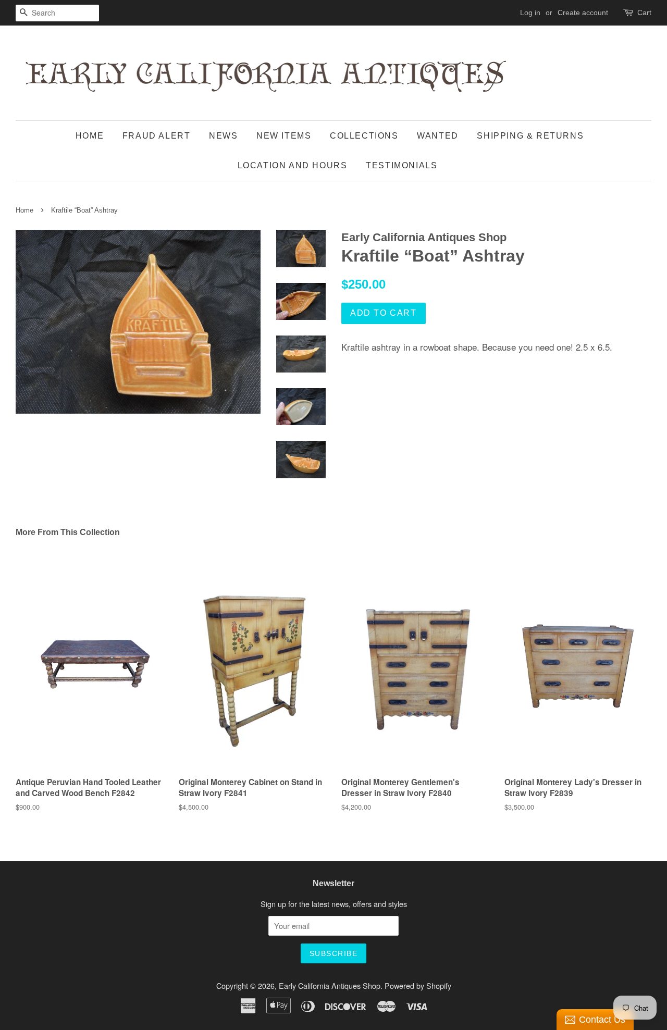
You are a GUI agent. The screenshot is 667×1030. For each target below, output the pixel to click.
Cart (644, 12)
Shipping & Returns (530, 135)
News (223, 135)
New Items (283, 135)
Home (90, 135)
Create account (583, 12)
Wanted (438, 135)
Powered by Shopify (418, 985)
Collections (364, 135)
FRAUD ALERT (156, 135)
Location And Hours (293, 165)
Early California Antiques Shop (329, 985)
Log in (530, 12)
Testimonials (401, 165)
